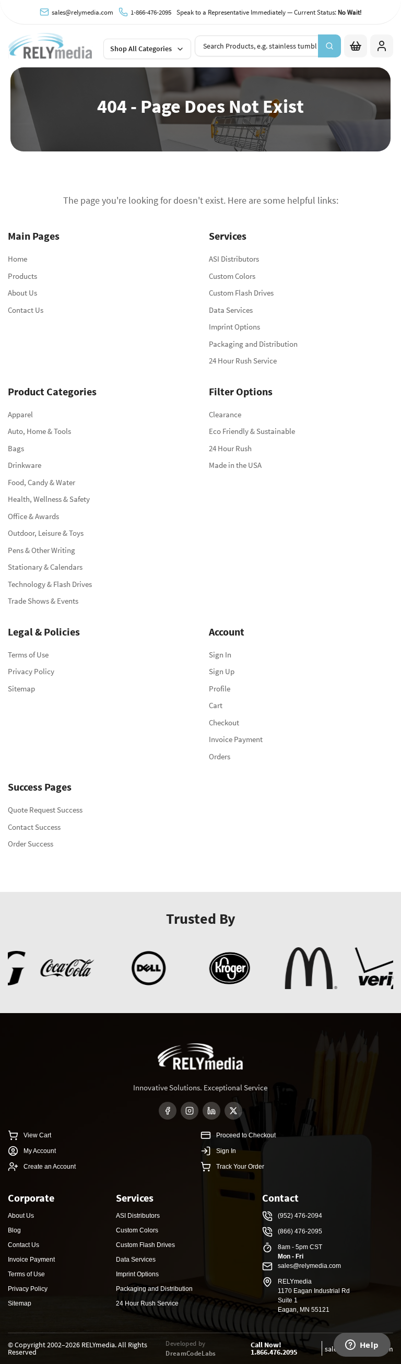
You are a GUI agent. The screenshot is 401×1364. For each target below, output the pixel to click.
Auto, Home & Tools (39, 431)
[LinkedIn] (211, 1111)
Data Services (231, 310)
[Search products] (329, 45)
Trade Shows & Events (43, 601)
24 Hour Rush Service (243, 361)
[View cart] (355, 45)
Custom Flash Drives (241, 293)
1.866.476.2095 (274, 1352)
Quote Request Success (45, 810)
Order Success (30, 844)
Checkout (224, 722)
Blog (14, 1230)
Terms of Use (28, 655)
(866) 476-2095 (300, 1231)
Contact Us (25, 310)
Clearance (225, 414)
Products (22, 276)
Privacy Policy (31, 671)
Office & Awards (33, 516)
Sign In (220, 655)
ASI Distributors (234, 259)
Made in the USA (235, 465)
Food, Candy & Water (41, 482)
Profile (219, 688)
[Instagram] (189, 1111)
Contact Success (34, 827)
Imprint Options (234, 327)
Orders (219, 756)
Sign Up (221, 671)
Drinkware (24, 465)
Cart (215, 705)
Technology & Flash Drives (50, 584)
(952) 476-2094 (300, 1215)
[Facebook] (167, 1111)
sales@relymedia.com (82, 12)
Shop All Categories (141, 48)
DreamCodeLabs (191, 1353)
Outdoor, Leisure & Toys (46, 533)
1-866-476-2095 (151, 12)
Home (17, 259)
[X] (233, 1111)
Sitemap (21, 688)
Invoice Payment (236, 739)
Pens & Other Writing (41, 550)
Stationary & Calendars (45, 567)
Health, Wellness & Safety (49, 499)
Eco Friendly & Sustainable (252, 431)
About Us (22, 293)
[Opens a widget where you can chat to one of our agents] (362, 1346)
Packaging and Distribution (253, 344)
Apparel (20, 414)
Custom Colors (232, 276)
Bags (16, 448)
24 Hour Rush (230, 448)
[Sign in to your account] (381, 45)
